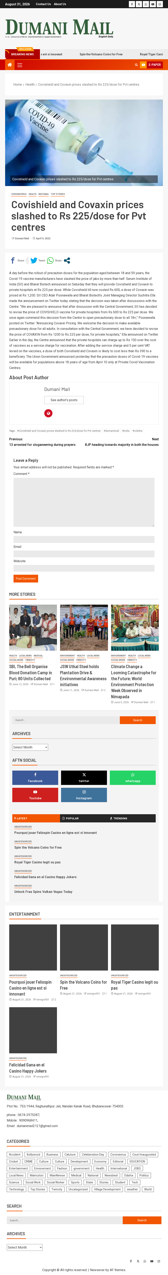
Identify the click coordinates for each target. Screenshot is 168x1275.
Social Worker (56, 1182)
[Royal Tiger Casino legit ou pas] (135, 947)
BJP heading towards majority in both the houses (122, 442)
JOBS (137, 1168)
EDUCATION (137, 1161)
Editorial (118, 1161)
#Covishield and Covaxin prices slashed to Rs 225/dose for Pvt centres (59, 430)
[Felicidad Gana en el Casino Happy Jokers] (33, 1030)
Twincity (30, 660)
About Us (60, 4)
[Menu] (19, 65)
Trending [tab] (120, 818)
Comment (22, 474)
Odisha (128, 1175)
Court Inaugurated (144, 1154)
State (89, 1182)
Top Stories (58, 194)
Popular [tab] (72, 818)
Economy (100, 1161)
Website (20, 561)
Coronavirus (19, 194)
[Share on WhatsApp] (54, 260)
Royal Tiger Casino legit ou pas (37, 862)
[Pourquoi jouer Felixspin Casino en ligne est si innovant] (33, 947)
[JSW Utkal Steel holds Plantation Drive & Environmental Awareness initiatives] (84, 628)
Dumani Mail (22, 238)
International (119, 1168)
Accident (14, 1154)
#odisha (137, 430)
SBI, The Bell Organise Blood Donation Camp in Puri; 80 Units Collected (30, 672)
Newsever (97, 1270)
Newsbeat (111, 1175)
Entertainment (18, 1168)
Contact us (43, 4)
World (148, 1189)
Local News (25, 656)
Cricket (13, 1161)
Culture (44, 1161)
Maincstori (36, 1175)
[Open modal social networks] (66, 260)
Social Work (16, 660)
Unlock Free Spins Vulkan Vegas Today (43, 891)
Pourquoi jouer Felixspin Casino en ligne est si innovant (55, 832)
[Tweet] (37, 260)
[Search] (136, 65)
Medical (38, 656)
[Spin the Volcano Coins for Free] (84, 947)
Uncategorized (23, 827)
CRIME (28, 1161)
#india (125, 430)
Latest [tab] (22, 818)
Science (14, 1182)
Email (17, 547)
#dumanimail (111, 430)
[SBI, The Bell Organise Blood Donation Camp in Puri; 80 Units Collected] (33, 628)
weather (132, 1189)
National (44, 194)
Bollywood (33, 1154)
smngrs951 (43, 999)
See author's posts (64, 400)
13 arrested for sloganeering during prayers (42, 442)
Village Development (107, 1189)
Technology (16, 1189)
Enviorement (67, 656)
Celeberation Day (93, 1154)
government (82, 1168)
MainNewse (57, 1175)
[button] (19, 65)
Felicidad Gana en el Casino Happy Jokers (45, 876)
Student (120, 1182)
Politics (144, 1175)
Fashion (62, 1168)
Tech (135, 1182)
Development (79, 1161)
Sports (75, 1182)
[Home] (10, 65)
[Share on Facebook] (16, 260)
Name (18, 532)
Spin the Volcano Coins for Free (88, 54)
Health (32, 194)
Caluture (70, 1154)
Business (52, 1154)
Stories (104, 1182)
